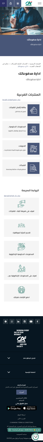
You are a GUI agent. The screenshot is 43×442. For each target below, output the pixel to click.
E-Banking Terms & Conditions (21, 422)
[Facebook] (37, 321)
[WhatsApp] (12, 321)
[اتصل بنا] (3, 3)
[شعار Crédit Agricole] (29, 3)
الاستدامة (21, 400)
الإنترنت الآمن (21, 418)
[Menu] (39, 3)
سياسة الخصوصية (22, 434)
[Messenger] (5, 321)
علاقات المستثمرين (21, 398)
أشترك (21, 392)
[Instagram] (24, 321)
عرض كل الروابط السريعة (12, 195)
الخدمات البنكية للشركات (19, 64)
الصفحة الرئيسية (35, 64)
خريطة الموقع (21, 415)
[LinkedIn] (18, 321)
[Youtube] (31, 321)
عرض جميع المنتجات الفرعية (11, 99)
